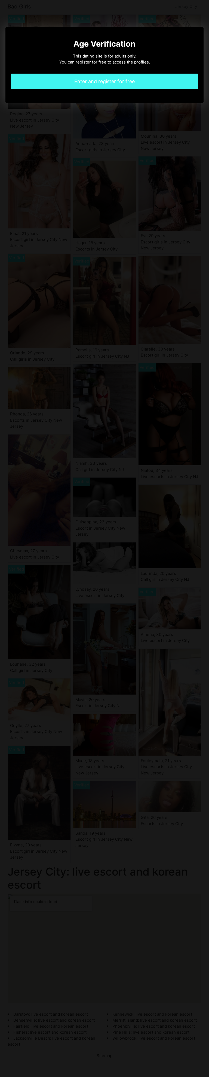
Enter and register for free (104, 81)
